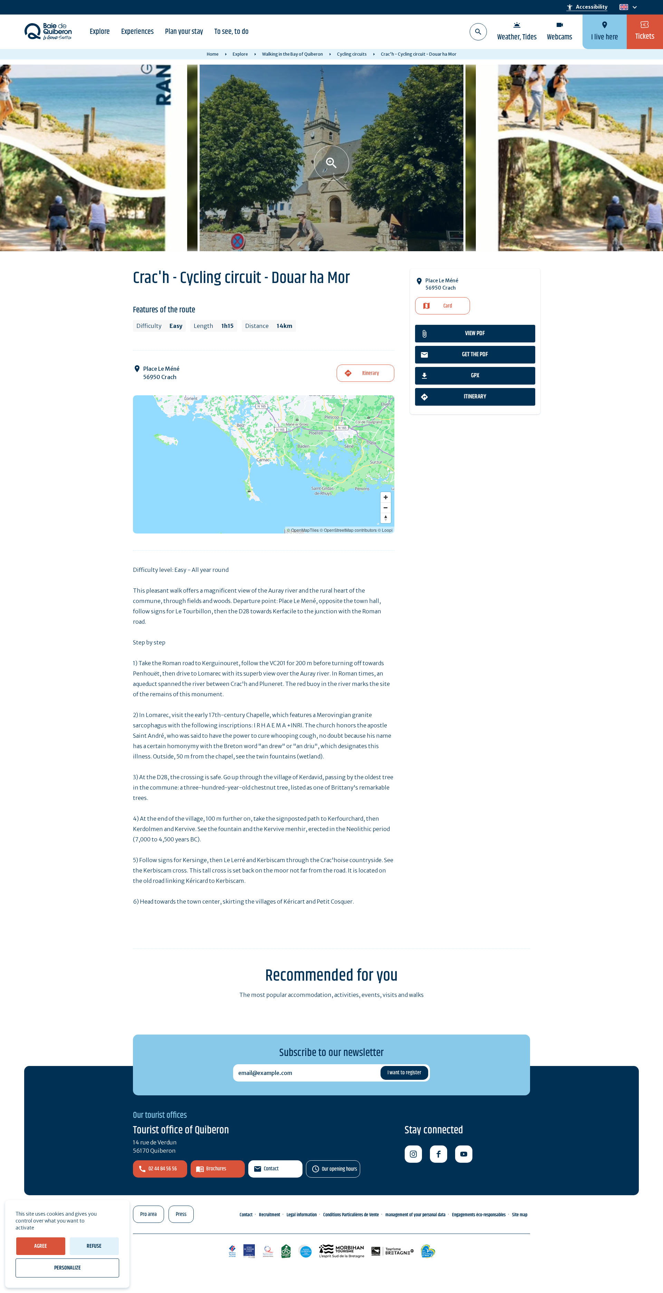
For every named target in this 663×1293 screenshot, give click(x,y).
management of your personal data (415, 1215)
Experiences (137, 32)
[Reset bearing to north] (386, 518)
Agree (40, 1246)
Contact (271, 1168)
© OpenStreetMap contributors (348, 530)
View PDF (475, 333)
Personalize (67, 1268)
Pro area (148, 1214)
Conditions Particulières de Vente (351, 1215)
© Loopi (385, 530)
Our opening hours (339, 1169)
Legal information (302, 1215)
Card (447, 306)
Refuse (94, 1246)
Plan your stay (184, 32)
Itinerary (475, 397)
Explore (100, 32)
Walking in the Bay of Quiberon (292, 54)
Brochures (216, 1168)
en (623, 7)
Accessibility (586, 7)
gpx (475, 375)
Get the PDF (475, 354)
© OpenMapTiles (303, 530)
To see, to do (231, 32)
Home (213, 54)
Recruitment (269, 1215)
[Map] (263, 464)
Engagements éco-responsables (479, 1215)
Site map (519, 1215)
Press (181, 1214)
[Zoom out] (386, 507)
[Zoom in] (386, 497)
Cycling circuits (352, 54)
